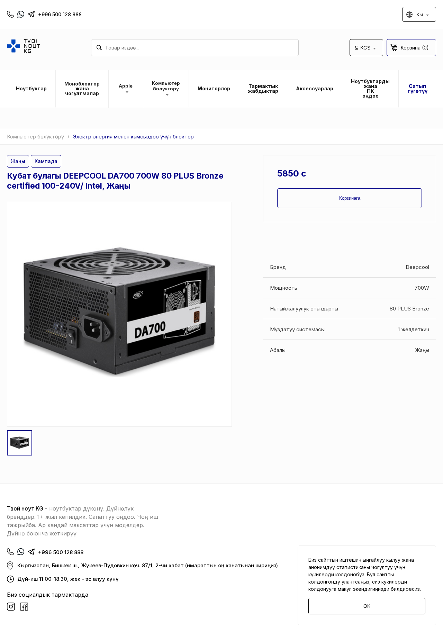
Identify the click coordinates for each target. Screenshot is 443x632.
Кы (419, 14)
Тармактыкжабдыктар (263, 88)
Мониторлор (214, 88)
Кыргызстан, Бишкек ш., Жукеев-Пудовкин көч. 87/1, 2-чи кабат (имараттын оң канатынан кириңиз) (147, 565)
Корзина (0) (415, 48)
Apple (126, 86)
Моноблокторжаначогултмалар (82, 88)
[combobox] (195, 47)
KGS (365, 48)
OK (366, 606)
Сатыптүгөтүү (417, 88)
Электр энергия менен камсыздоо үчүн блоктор (133, 136)
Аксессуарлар (314, 88)
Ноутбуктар (31, 88)
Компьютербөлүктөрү (166, 85)
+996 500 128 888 (60, 14)
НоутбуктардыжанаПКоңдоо (370, 88)
